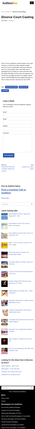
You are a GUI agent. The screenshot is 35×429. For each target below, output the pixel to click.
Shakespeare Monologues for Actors (11, 413)
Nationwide (5, 90)
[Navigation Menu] (32, 2)
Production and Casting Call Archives (11, 371)
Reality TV (8, 11)
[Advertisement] (17, 44)
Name (5, 112)
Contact (3, 401)
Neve (10, 391)
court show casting (11, 87)
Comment (6, 133)
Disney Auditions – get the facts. (10, 366)
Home (3, 11)
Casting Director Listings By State (10, 374)
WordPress (23, 391)
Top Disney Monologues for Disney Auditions (13, 419)
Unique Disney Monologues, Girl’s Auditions (13, 427)
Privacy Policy (5, 198)
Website (5, 126)
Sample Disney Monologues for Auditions (12, 424)
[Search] (32, 204)
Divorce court (23, 87)
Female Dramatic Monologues (9, 422)
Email (5, 119)
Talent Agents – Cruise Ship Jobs (10, 368)
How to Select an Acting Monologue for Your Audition (15, 416)
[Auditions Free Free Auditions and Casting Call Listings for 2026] (9, 3)
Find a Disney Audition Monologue (10, 407)
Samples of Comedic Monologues (10, 410)
